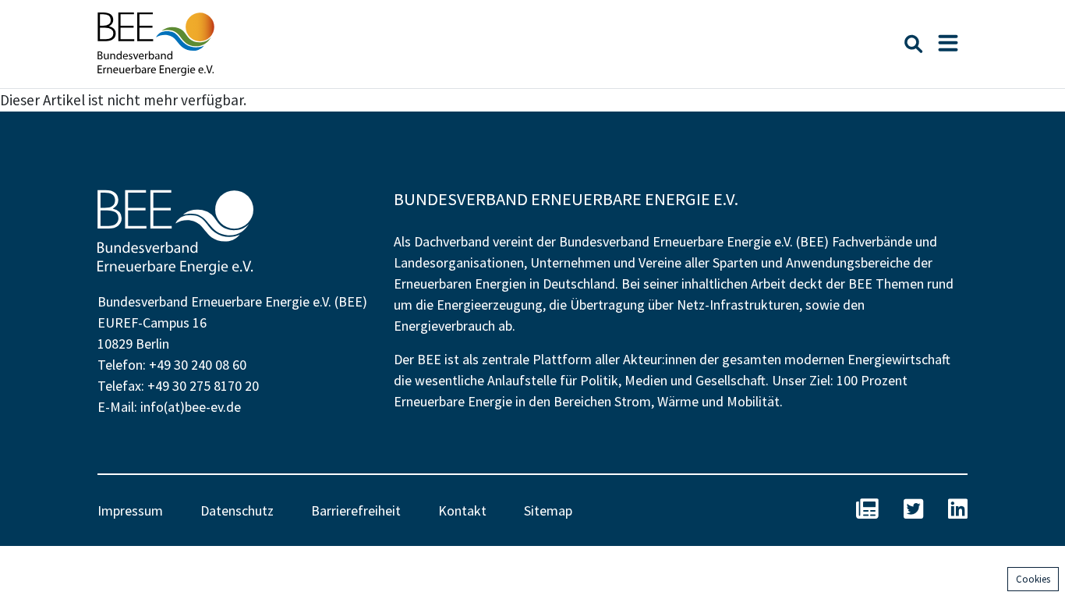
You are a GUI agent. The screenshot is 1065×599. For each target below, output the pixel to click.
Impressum (130, 510)
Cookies (1033, 579)
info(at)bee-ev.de (190, 407)
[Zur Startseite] (155, 44)
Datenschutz (237, 510)
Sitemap (548, 510)
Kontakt (462, 510)
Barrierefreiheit (356, 510)
